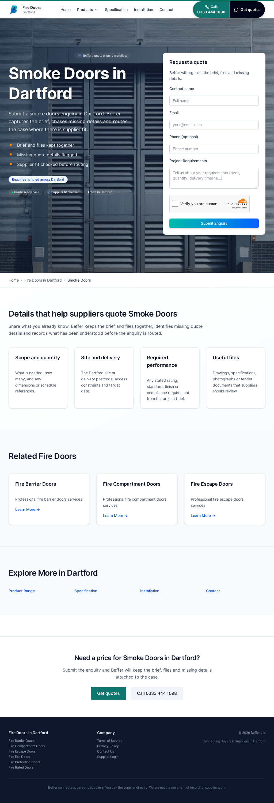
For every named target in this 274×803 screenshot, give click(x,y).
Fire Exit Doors (19, 757)
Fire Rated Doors (21, 767)
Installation (143, 9)
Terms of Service (109, 741)
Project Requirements (188, 160)
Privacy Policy (108, 746)
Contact (166, 9)
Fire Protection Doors (24, 762)
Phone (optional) (183, 136)
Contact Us (105, 751)
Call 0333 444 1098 (157, 693)
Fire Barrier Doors (22, 741)
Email (173, 112)
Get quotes (108, 693)
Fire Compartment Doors (27, 746)
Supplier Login (108, 757)
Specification (116, 9)
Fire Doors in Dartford (43, 280)
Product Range (22, 590)
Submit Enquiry (214, 223)
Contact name (181, 88)
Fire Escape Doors (22, 751)
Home (65, 9)
